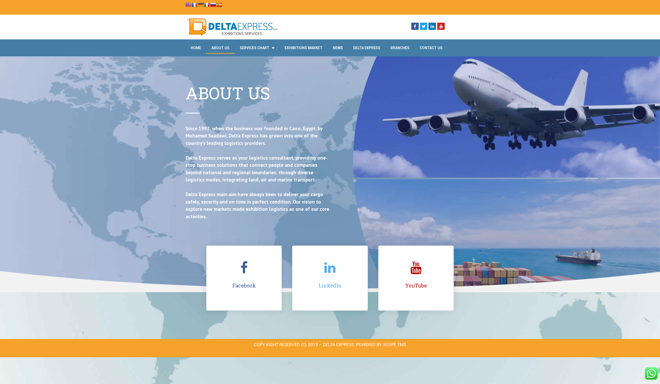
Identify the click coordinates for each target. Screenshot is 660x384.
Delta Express (366, 48)
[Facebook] (415, 26)
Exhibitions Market (304, 48)
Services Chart (254, 48)
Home (196, 48)
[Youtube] (441, 26)
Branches (400, 48)
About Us (220, 48)
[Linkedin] (432, 26)
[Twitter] (423, 26)
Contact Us (431, 48)
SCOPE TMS (394, 344)
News (338, 48)
